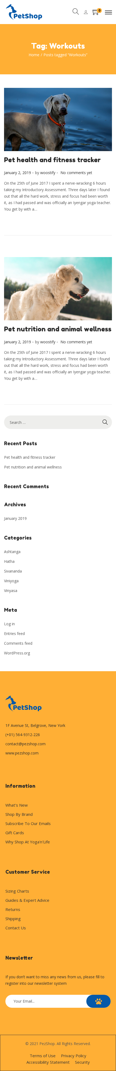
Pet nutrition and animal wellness (57, 329)
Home (34, 54)
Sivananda (13, 571)
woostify (47, 172)
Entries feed (14, 633)
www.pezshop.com (22, 753)
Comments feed (18, 643)
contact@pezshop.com (25, 743)
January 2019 (15, 518)
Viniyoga (11, 580)
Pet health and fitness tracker (52, 160)
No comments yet (76, 172)
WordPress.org (17, 653)
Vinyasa (10, 590)
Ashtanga (12, 551)
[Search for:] (58, 422)
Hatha (9, 561)
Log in (9, 623)
